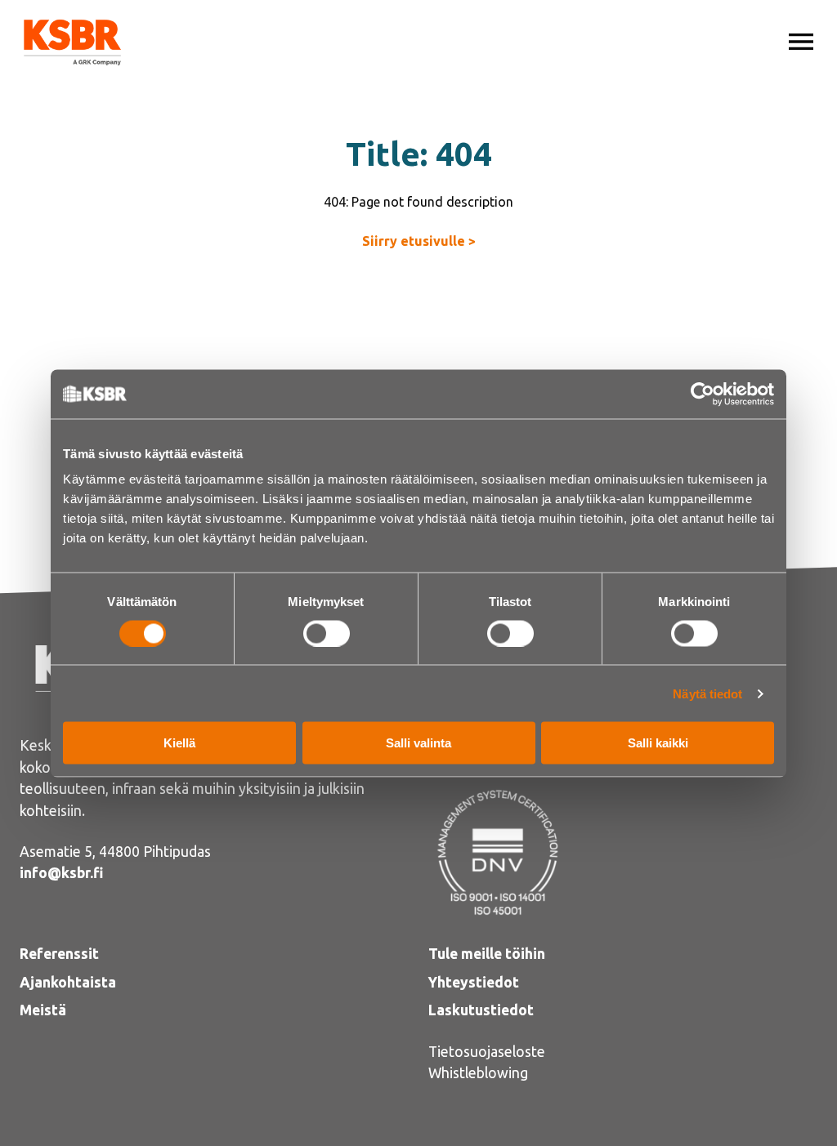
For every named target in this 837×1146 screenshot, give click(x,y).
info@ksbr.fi (61, 873)
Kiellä (179, 743)
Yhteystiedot (473, 982)
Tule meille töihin (486, 953)
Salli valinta (418, 743)
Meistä (43, 1010)
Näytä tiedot (707, 693)
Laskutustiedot (481, 1010)
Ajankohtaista (68, 982)
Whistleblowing (478, 1073)
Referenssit (59, 953)
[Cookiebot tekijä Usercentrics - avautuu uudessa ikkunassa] (702, 393)
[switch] (326, 633)
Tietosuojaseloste (486, 1051)
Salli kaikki (658, 743)
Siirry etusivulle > (419, 241)
